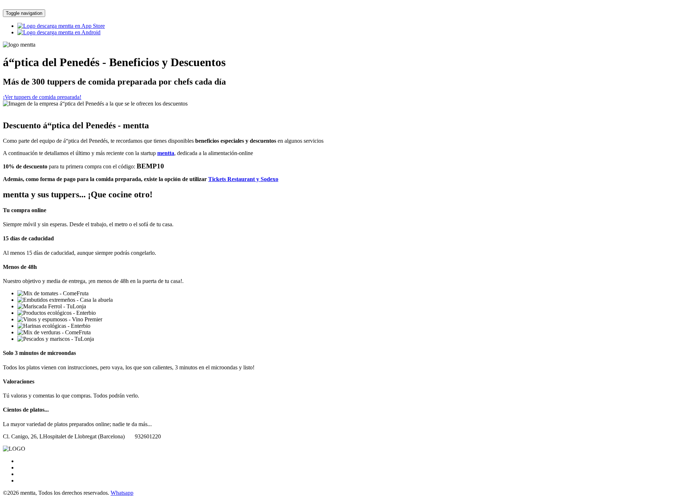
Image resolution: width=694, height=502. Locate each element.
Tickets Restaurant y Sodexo (243, 179)
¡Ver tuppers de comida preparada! (42, 97)
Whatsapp (122, 493)
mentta (165, 153)
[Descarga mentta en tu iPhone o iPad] (61, 26)
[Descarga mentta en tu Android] (58, 32)
